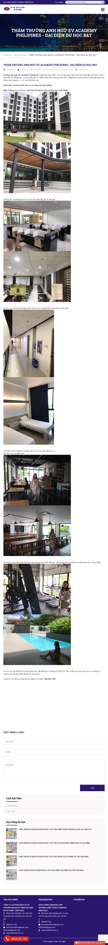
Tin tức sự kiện (20, 55)
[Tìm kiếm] (103, 2)
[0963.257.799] (7, 939)
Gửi (92, 788)
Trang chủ (7, 55)
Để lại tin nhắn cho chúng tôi (91, 942)
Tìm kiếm (59, 2)
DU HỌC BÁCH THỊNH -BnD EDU (18, 2)
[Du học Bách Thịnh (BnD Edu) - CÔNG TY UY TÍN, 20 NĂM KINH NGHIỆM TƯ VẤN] (14, 9)
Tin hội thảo (12, 806)
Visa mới (11, 811)
